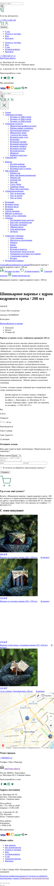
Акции (8, 112)
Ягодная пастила (17, 151)
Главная (3, 265)
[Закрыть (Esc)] (1, 883)
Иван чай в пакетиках (19, 189)
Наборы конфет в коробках (21, 128)
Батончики (14, 139)
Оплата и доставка (13, 34)
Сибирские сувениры (14, 236)
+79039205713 (6, 758)
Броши (13, 245)
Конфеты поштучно (18, 155)
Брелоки (13, 247)
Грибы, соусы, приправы (15, 216)
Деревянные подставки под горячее (25, 254)
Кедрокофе (9, 202)
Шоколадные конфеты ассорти (23, 126)
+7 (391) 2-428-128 (8, 20)
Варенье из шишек (18, 166)
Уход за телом (16, 198)
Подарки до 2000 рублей (20, 119)
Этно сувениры (16, 238)
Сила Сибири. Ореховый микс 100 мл (16, 691)
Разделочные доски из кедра (22, 251)
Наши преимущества (21, 276)
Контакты (9, 38)
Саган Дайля (15, 184)
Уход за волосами (17, 193)
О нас (7, 31)
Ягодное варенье (17, 164)
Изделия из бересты (18, 249)
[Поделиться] (4, 883)
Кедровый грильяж (18, 142)
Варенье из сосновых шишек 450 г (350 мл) (19, 601)
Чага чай (13, 182)
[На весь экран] (6, 883)
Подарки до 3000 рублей (20, 121)
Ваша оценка (5, 455)
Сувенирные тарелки (19, 256)
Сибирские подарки (13, 115)
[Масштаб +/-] (9, 883)
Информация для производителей (34, 878)
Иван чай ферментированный (23, 175)
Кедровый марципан (19, 144)
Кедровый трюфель (18, 146)
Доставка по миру (12, 271)
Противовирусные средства (22, 220)
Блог (7, 36)
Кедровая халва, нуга (19, 137)
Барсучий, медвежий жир (21, 222)
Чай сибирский (11, 171)
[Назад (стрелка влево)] (1, 885)
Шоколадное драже (18, 133)
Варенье (8, 162)
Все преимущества (13, 847)
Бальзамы (9, 209)
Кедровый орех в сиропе (20, 168)
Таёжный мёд (11, 157)
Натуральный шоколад (20, 130)
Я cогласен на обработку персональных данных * (24, 468)
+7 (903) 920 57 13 (7, 56)
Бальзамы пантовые (18, 225)
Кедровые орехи (12, 204)
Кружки (13, 258)
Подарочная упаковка (14, 260)
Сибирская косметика (14, 191)
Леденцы (14, 231)
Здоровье (9, 218)
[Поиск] (2, 6)
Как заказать (10, 845)
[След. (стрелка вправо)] (4, 885)
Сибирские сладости (14, 124)
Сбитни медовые (12, 211)
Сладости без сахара (18, 135)
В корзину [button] (45, 557)
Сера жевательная (17, 229)
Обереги (13, 242)
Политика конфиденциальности (14, 876)
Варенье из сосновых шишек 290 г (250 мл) (19, 557)
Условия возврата (12, 49)
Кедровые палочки (18, 148)
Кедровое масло (12, 207)
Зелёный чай (15, 180)
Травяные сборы (17, 187)
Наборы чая (15, 173)
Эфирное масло (16, 227)
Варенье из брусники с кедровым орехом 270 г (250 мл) (24, 645)
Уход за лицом (16, 196)
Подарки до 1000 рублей (20, 117)
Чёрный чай (15, 177)
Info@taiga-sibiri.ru (8, 58)
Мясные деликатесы (13, 213)
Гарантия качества (13, 859)
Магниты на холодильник (21, 240)
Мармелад (14, 153)
